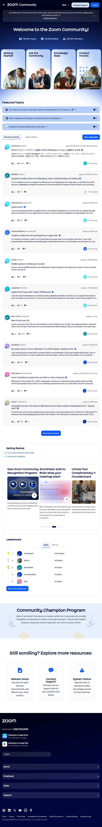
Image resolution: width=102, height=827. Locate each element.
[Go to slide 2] (43, 527)
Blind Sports (16, 373)
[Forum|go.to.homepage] (21, 4)
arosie (13, 260)
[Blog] (3, 810)
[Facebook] (30, 810)
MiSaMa (14, 174)
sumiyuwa (15, 146)
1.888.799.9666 (20, 729)
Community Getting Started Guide (20, 453)
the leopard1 (29, 553)
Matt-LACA (15, 316)
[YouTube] (20, 810)
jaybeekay (15, 288)
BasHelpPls (28, 567)
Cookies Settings (72, 817)
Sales (6, 785)
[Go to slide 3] (47, 527)
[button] (3, 5)
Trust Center (21, 817)
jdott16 (26, 560)
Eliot (25, 581)
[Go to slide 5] (53, 527)
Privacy (11, 817)
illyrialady (15, 345)
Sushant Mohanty (18, 231)
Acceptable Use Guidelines (37, 817)
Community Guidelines (16, 456)
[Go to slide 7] (61, 527)
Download (8, 776)
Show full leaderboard (17, 589)
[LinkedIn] (9, 810)
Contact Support (80, 5)
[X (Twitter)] (14, 810)
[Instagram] (25, 810)
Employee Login (85, 817)
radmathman (16, 203)
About (6, 766)
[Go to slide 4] (50, 527)
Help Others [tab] (31, 137)
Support (7, 795)
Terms (4, 817)
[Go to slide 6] (57, 527)
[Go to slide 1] (40, 527)
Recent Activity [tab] (11, 137)
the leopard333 (30, 574)
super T (14, 402)
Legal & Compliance (56, 817)
